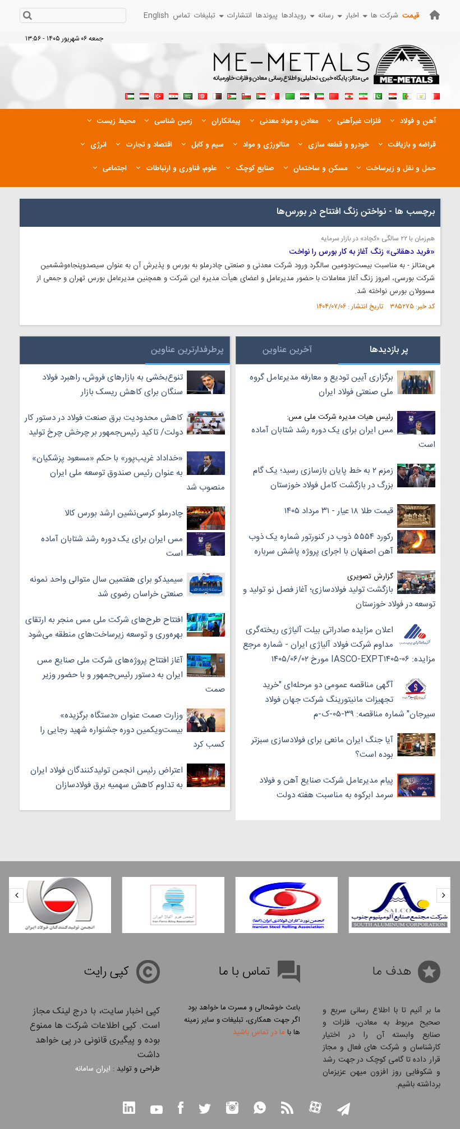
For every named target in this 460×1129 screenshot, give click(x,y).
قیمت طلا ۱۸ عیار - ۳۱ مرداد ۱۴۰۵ (338, 511)
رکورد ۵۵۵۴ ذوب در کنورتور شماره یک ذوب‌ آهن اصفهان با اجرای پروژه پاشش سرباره (321, 544)
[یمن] (144, 94)
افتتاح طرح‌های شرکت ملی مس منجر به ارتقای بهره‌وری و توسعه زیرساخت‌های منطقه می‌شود (104, 627)
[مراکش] (333, 94)
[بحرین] (435, 94)
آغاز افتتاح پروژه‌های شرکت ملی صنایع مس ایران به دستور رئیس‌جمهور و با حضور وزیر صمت (131, 675)
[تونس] (202, 94)
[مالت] (275, 94)
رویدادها (294, 16)
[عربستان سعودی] (187, 94)
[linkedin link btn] (129, 1109)
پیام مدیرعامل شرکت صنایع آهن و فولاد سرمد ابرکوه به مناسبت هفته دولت (326, 788)
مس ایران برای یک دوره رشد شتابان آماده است (343, 437)
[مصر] (392, 94)
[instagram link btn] (232, 1109)
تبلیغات (204, 16)
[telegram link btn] (343, 1110)
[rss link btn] (287, 1109)
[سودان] (260, 94)
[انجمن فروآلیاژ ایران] (173, 905)
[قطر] (217, 94)
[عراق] (304, 94)
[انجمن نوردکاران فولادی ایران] (287, 905)
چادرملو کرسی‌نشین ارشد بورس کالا (124, 513)
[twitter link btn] (205, 1110)
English (156, 16)
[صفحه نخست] (434, 15)
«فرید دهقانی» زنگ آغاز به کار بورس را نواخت (362, 252)
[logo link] (326, 71)
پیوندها (267, 16)
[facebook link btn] (180, 1109)
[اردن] (231, 94)
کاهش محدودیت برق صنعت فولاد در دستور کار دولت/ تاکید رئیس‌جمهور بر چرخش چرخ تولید (104, 425)
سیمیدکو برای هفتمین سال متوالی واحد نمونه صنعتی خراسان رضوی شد (106, 587)
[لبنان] (348, 94)
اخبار (352, 16)
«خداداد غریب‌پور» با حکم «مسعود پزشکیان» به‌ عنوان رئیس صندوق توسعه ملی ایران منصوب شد (128, 473)
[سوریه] (173, 94)
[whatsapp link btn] (260, 1109)
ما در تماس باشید (259, 1032)
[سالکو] (399, 905)
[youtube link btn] (156, 1111)
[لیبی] (290, 94)
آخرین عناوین (287, 350)
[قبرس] (421, 94)
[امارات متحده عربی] (129, 94)
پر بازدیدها (389, 350)
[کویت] (319, 94)
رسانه (326, 16)
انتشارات (239, 16)
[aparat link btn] (315, 1108)
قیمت (410, 16)
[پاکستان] (377, 94)
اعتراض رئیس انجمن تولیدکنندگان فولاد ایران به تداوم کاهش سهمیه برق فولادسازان (106, 778)
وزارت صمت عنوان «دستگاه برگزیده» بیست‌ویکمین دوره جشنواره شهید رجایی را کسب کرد (132, 730)
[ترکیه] (158, 94)
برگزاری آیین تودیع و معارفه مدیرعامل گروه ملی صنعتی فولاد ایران (321, 385)
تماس (181, 16)
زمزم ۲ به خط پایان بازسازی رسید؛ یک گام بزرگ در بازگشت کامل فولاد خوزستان (323, 478)
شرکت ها (384, 16)
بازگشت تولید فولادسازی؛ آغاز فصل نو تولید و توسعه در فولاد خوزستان (339, 597)
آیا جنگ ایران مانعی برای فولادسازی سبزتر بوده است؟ (322, 747)
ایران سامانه (93, 1069)
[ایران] (362, 94)
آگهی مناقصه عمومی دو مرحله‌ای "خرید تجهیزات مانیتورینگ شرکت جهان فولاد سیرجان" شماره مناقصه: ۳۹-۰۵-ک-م (349, 699)
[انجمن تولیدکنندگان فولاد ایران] (60, 905)
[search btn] (27, 16)
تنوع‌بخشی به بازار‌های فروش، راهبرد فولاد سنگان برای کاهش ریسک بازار (112, 385)
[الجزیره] (406, 94)
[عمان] (246, 94)
